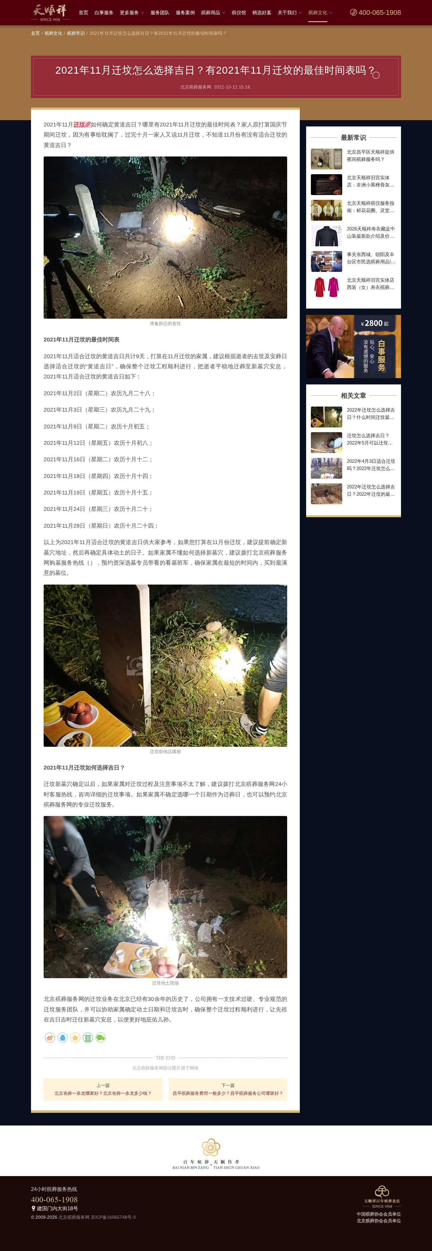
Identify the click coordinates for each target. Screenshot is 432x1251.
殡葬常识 (76, 33)
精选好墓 (261, 12)
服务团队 (160, 12)
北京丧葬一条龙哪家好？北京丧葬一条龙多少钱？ (103, 1093)
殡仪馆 (239, 12)
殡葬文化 (317, 12)
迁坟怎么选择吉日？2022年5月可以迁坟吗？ (368, 442)
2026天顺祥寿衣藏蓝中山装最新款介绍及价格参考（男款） (371, 236)
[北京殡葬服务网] (51, 12)
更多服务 (129, 12)
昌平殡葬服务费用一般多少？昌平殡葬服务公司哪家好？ (228, 1093)
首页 (83, 12)
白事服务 (104, 12)
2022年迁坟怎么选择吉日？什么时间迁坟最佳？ (371, 417)
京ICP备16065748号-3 (113, 1217)
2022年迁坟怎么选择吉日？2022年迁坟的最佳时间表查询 (371, 494)
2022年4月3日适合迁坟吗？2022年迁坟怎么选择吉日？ (371, 468)
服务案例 (185, 12)
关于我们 (287, 12)
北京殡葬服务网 (74, 1217)
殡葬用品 (210, 12)
